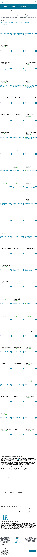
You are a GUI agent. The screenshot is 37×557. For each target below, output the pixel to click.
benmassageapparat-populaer (9, 22)
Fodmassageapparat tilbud (6, 519)
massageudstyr (5, 18)
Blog (17, 540)
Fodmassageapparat (26, 22)
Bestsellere (17, 538)
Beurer (16, 22)
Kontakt (17, 541)
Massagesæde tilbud (5, 515)
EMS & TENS (20, 22)
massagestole (32, 16)
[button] (35, 1)
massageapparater (17, 459)
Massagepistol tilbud (5, 517)
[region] (18, 550)
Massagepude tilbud (5, 518)
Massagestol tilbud (5, 516)
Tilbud (17, 539)
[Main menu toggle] (18, 2)
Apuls (2, 22)
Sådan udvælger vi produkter (17, 542)
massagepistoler (27, 16)
